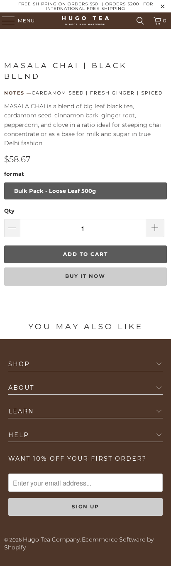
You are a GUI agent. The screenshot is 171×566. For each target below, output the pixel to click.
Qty (9, 210)
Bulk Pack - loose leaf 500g (55, 190)
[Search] (140, 20)
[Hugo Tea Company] (85, 20)
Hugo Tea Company (51, 539)
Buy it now (85, 276)
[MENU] (4, 20)
